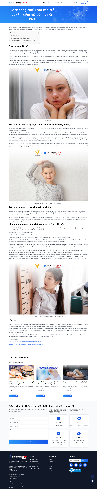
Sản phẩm (51, 464)
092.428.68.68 (83, 3)
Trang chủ (51, 459)
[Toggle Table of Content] (36, 33)
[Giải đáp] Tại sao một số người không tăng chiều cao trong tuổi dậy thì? (26, 344)
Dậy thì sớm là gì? (15, 35)
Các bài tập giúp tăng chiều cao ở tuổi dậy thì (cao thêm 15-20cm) (25, 341)
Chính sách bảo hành (33, 461)
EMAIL (79, 422)
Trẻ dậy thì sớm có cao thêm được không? (20, 38)
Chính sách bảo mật (33, 459)
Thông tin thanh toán (34, 468)
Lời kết (12, 42)
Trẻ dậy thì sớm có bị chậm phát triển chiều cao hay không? (24, 37)
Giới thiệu (51, 461)
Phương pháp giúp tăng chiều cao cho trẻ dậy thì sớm (23, 40)
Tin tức (21, 362)
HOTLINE (58, 422)
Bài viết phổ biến (13, 362)
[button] (13, 396)
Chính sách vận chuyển (34, 464)
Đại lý (50, 468)
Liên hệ (50, 470)
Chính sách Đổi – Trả (33, 466)
